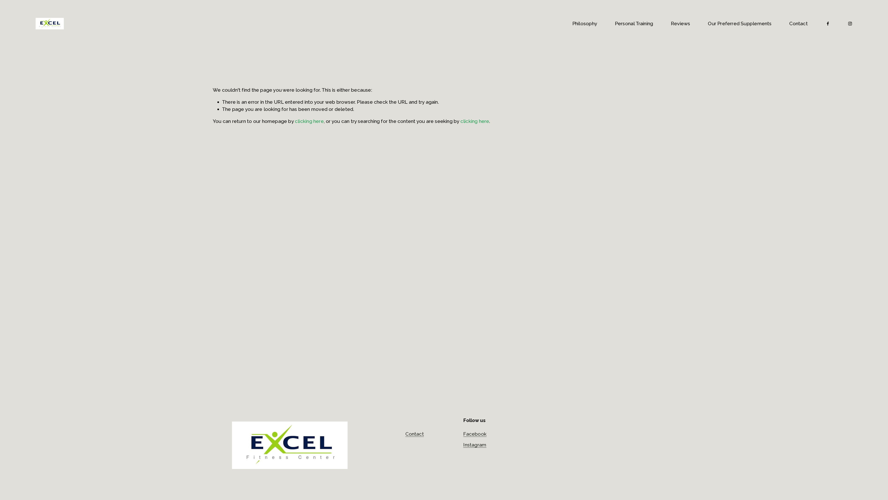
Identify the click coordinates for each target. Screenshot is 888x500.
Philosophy (584, 23)
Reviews (680, 23)
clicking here (309, 121)
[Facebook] (828, 23)
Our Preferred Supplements (739, 23)
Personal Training (634, 23)
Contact (798, 23)
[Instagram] (850, 23)
